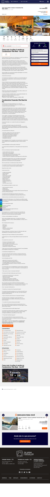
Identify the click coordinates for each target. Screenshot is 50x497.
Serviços (15, 478)
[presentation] (3, 415)
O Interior (32, 478)
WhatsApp (45, 46)
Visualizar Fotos (45, 33)
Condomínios (23, 478)
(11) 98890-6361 (11, 463)
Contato (39, 478)
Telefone (33, 46)
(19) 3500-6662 (37, 467)
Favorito (45, 14)
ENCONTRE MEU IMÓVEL (25, 441)
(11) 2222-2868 (5, 463)
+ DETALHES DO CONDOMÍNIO (7, 325)
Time (10, 478)
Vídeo (25, 17)
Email (39, 46)
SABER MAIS (44, 428)
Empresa (4, 478)
